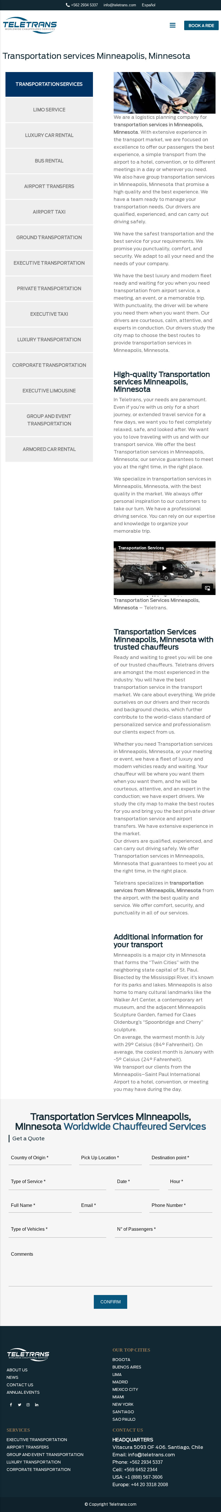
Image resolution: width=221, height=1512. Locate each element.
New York (123, 1404)
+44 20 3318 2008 (149, 1484)
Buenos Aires (127, 1367)
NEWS (12, 1377)
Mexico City (125, 1389)
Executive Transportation (49, 263)
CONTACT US (20, 1385)
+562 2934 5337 (84, 5)
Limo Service (49, 110)
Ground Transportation (49, 237)
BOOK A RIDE (201, 26)
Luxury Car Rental (49, 135)
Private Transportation (49, 288)
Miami (118, 1397)
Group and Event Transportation (49, 420)
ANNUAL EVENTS (23, 1392)
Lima (117, 1375)
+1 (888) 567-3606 (144, 1477)
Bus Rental (49, 161)
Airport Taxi (49, 212)
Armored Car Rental (49, 449)
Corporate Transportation (49, 365)
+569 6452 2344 (140, 1469)
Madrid (120, 1382)
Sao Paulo (124, 1419)
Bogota (121, 1360)
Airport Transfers (49, 186)
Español (148, 5)
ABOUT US (17, 1370)
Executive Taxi (49, 314)
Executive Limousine (49, 390)
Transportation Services (49, 84)
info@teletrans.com (120, 5)
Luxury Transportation (49, 339)
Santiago (123, 1412)
